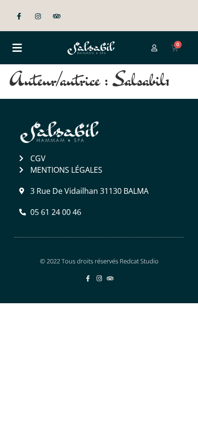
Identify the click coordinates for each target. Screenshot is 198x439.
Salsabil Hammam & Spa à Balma (96, 323)
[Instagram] (37, 16)
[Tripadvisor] (56, 16)
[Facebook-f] (19, 16)
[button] (17, 48)
